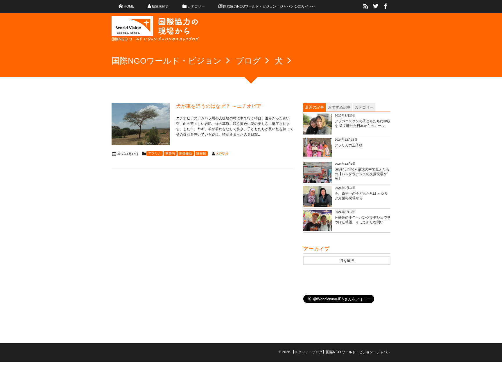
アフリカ (154, 153)
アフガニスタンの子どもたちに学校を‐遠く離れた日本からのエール (362, 123)
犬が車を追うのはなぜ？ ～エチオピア (218, 106)
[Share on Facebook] (385, 6)
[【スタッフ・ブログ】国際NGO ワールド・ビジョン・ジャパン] (155, 30)
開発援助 (185, 153)
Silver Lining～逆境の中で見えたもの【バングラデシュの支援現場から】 (362, 173)
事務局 (170, 153)
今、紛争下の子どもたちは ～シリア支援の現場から (361, 195)
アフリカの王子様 (349, 145)
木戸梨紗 (222, 153)
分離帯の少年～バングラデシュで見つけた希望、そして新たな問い (362, 220)
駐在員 (201, 153)
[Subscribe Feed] (366, 6)
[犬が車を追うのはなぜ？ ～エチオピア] (141, 124)
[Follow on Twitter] (376, 6)
